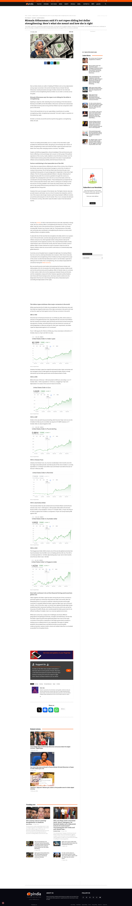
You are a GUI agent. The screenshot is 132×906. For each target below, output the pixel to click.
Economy (41, 683)
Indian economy (46, 262)
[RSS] (101, 1)
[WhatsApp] (104, 1)
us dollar (58, 683)
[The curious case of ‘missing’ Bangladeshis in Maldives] (38, 813)
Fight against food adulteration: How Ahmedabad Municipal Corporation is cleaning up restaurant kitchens (41, 855)
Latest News (86, 55)
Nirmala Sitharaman (48, 683)
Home (26, 15)
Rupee (54, 683)
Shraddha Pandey (56, 831)
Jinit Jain (71, 31)
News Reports (28, 17)
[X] (103, 1)
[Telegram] (51, 63)
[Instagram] (100, 1)
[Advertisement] (51, 292)
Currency (36, 683)
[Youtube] (106, 1)
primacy (39, 222)
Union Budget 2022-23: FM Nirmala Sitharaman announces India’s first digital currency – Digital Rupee (50, 747)
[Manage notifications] (3, 903)
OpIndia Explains (35, 15)
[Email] (55, 63)
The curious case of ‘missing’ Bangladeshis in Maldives (36, 821)
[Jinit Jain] (35, 692)
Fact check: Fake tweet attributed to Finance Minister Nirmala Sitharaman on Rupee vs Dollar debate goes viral (52, 767)
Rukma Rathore (29, 824)
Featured (55, 818)
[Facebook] (98, 1)
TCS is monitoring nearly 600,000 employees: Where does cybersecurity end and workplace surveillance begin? (95, 133)
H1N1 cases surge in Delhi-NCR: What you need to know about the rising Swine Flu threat (69, 843)
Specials (29, 15)
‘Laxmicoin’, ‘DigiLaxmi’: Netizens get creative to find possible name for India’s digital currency (52, 788)
